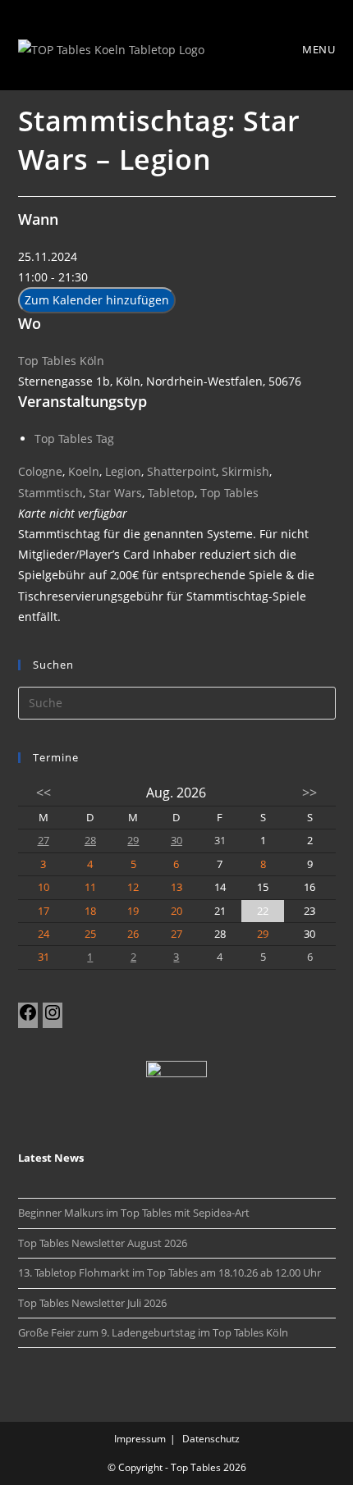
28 (90, 840)
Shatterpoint (181, 471)
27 (43, 840)
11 (90, 887)
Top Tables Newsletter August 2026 (102, 1243)
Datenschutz (211, 1439)
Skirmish (245, 471)
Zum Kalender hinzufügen (97, 300)
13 (176, 887)
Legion (123, 471)
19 (133, 910)
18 (90, 910)
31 (43, 956)
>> (309, 793)
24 (43, 933)
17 (43, 910)
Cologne (40, 471)
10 (43, 887)
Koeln (83, 471)
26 (133, 933)
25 (90, 933)
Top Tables (229, 492)
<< (43, 793)
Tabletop (171, 492)
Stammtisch (50, 492)
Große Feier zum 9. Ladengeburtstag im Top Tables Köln (153, 1332)
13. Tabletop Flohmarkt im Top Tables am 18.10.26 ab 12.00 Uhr (169, 1272)
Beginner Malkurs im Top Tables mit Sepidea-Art (134, 1212)
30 (176, 840)
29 (133, 840)
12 (133, 887)
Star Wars (115, 492)
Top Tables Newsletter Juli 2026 (92, 1302)
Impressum (140, 1439)
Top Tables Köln (61, 360)
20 (176, 910)
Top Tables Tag (74, 438)
